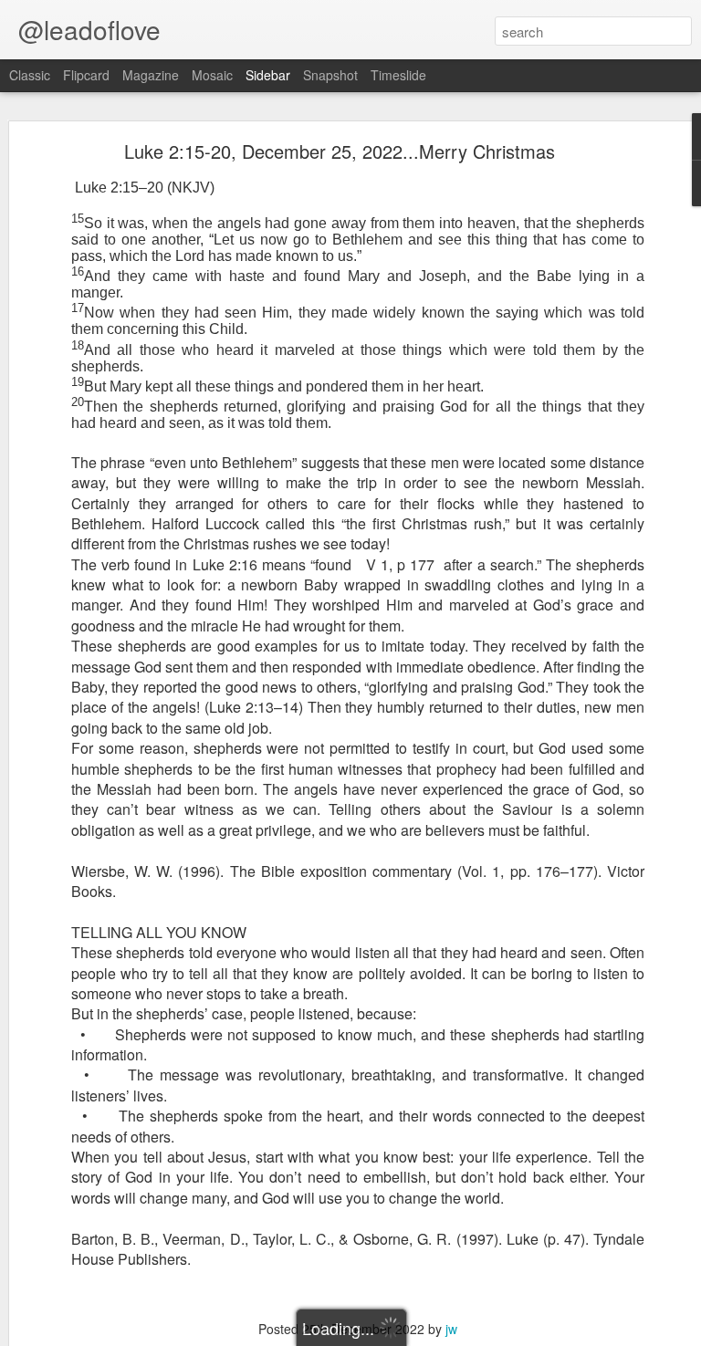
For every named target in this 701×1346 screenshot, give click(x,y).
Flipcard (86, 75)
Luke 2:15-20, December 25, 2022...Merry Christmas (339, 151)
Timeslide (398, 75)
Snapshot (330, 75)
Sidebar (268, 75)
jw (451, 1329)
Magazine (150, 75)
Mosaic (212, 75)
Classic (29, 75)
